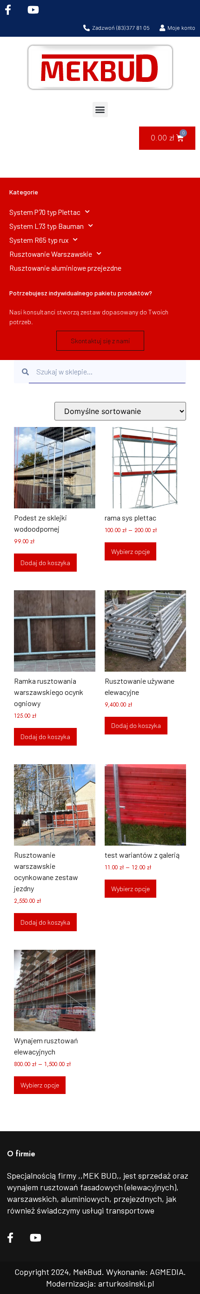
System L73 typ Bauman (46, 225)
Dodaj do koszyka (45, 563)
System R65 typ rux (38, 239)
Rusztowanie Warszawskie (50, 253)
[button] (100, 109)
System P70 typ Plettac (44, 211)
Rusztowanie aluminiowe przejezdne (65, 267)
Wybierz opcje (130, 551)
